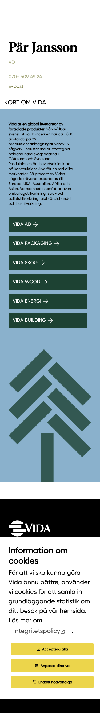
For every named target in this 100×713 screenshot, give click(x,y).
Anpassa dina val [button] (55, 665)
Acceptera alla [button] (55, 649)
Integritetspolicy (36, 631)
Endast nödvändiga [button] (55, 682)
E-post (16, 86)
